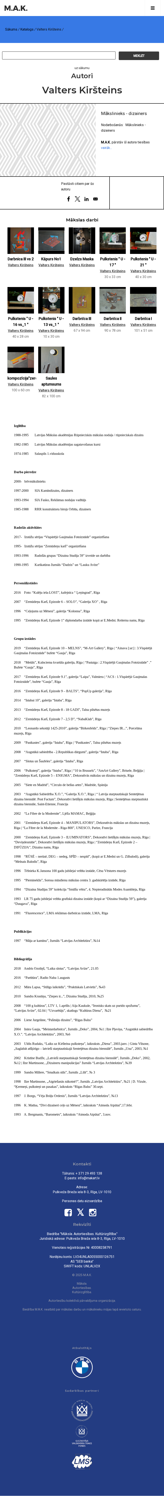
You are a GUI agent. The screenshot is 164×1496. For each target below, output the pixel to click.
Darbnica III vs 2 (21, 259)
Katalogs (27, 29)
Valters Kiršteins (21, 265)
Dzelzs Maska (82, 259)
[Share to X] (77, 199)
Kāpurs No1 (51, 259)
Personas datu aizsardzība (82, 1201)
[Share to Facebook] (68, 199)
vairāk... (106, 148)
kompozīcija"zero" (23, 378)
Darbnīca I (143, 319)
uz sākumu (82, 68)
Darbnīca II (113, 319)
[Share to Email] (95, 199)
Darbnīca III (82, 319)
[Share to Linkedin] (86, 199)
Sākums (11, 29)
